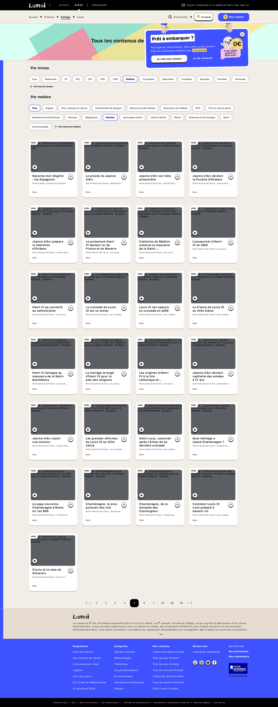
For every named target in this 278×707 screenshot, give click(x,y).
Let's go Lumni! (82, 676)
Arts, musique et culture (74, 108)
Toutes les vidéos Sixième (169, 651)
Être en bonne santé (219, 108)
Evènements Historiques (129, 682)
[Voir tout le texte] (161, 634)
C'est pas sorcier (83, 651)
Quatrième (167, 79)
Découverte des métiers (142, 108)
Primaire (49, 17)
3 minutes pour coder (86, 664)
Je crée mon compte (169, 58)
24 (181, 602)
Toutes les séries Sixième (168, 676)
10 (163, 602)
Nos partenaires (239, 651)
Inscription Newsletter (207, 651)
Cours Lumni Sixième (165, 688)
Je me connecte (203, 58)
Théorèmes (121, 664)
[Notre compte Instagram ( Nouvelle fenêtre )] (201, 662)
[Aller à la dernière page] (191, 603)
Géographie (91, 117)
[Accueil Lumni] (37, 5)
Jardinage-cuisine (132, 117)
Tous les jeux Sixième (166, 664)
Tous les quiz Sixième (166, 657)
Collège (65, 17)
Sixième (130, 79)
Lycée (80, 17)
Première (222, 79)
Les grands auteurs (126, 670)
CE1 (78, 79)
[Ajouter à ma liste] (70, 176)
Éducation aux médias (175, 108)
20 (172, 602)
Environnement (123, 676)
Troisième (186, 79)
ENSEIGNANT (99, 5)
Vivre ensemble (40, 126)
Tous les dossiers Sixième (168, 682)
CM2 (115, 79)
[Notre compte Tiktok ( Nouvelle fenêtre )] (195, 662)
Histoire (110, 117)
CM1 (102, 79)
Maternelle (50, 79)
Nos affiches (236, 646)
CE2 (90, 79)
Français (72, 117)
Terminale (240, 79)
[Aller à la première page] (86, 603)
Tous (34, 79)
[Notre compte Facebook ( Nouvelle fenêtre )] (214, 662)
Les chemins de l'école (87, 657)
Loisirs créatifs (158, 117)
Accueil (33, 17)
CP (66, 79)
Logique (78, 670)
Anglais (49, 108)
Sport (226, 117)
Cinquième (148, 79)
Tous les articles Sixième (168, 670)
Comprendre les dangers (108, 108)
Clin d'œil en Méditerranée (89, 682)
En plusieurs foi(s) (84, 688)
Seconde (204, 79)
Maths (177, 117)
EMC (197, 108)
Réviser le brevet (124, 651)
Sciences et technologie (202, 117)
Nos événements (239, 656)
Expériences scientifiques (46, 117)
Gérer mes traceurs (88, 702)
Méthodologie (122, 657)
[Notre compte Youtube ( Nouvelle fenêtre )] (208, 662)
